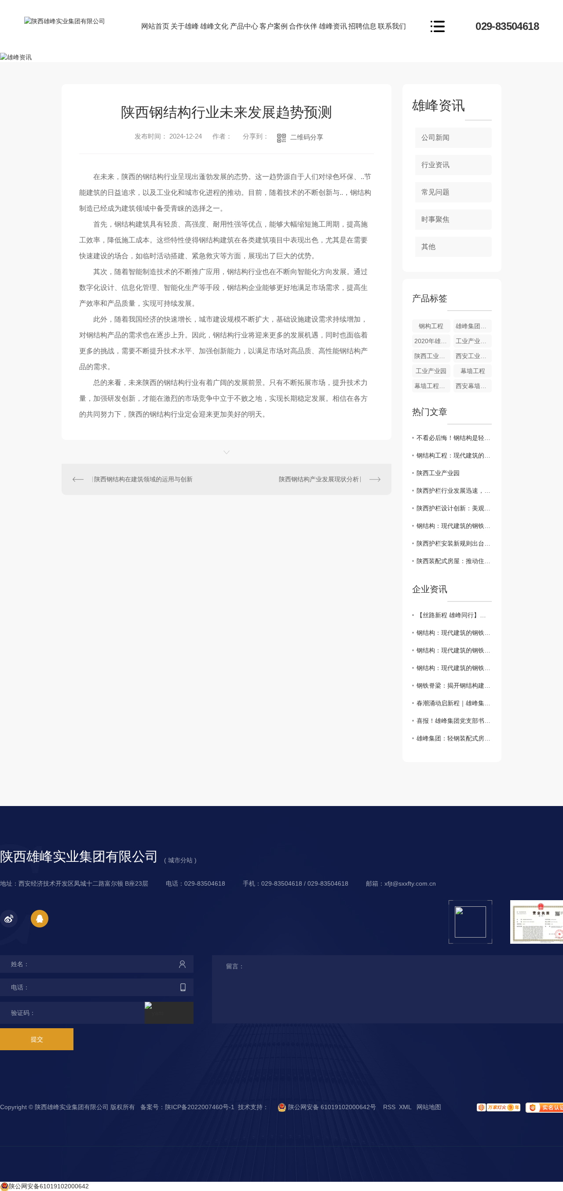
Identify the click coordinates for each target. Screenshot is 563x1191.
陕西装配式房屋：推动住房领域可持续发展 (454, 560)
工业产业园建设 (474, 340)
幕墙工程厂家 (432, 385)
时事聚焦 (435, 219)
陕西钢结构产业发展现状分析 (319, 479)
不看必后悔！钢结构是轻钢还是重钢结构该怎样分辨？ (454, 437)
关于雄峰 (185, 26)
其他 (428, 246)
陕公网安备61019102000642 (49, 1186)
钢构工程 (431, 326)
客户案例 (274, 26)
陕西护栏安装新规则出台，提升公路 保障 (454, 543)
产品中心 (244, 26)
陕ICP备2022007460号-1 (199, 1106)
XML (405, 1106)
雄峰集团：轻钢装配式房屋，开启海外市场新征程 (454, 738)
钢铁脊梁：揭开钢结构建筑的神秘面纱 (454, 685)
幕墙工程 (473, 370)
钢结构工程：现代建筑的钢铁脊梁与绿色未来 (454, 455)
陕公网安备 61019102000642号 (331, 1106)
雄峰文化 (214, 26)
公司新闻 (435, 137)
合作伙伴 (303, 26)
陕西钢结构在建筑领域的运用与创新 (143, 479)
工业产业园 (431, 370)
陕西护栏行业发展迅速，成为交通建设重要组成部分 (454, 490)
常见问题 (435, 192)
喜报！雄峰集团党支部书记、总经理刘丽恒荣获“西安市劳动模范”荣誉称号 (454, 720)
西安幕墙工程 (474, 385)
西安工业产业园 (474, 355)
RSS (389, 1106)
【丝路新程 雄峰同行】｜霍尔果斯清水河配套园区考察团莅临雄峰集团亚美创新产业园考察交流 (454, 615)
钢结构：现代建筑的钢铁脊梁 (454, 525)
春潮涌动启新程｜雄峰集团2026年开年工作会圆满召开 (454, 703)
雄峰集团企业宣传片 (474, 326)
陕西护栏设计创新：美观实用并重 (454, 508)
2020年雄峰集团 (432, 340)
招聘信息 (362, 26)
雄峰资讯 (333, 26)
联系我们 (392, 26)
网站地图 (429, 1106)
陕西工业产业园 (432, 355)
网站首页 (155, 26)
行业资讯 (435, 165)
